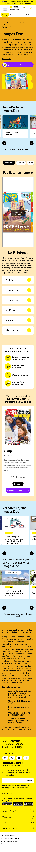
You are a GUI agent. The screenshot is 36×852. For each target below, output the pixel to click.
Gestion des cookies (8, 835)
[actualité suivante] (32, 143)
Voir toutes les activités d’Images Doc (17, 560)
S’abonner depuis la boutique (18, 490)
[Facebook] (12, 758)
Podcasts (21, 163)
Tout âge (5, 15)
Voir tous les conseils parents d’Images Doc (18, 615)
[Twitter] (26, 758)
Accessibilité (5, 844)
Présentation (9, 163)
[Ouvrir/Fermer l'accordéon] (29, 280)
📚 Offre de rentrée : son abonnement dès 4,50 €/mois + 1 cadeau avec (18, 2)
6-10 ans (20, 15)
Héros (31, 163)
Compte (31, 10)
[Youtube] (19, 758)
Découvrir (18, 484)
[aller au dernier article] (4, 553)
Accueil (4, 23)
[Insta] (5, 758)
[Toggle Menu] (5, 8)
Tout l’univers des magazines (15, 23)
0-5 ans (12, 15)
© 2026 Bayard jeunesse (9, 841)
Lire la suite (6, 59)
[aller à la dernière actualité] (4, 143)
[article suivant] (32, 553)
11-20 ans (29, 15)
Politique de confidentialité (10, 838)
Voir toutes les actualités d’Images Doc (17, 149)
